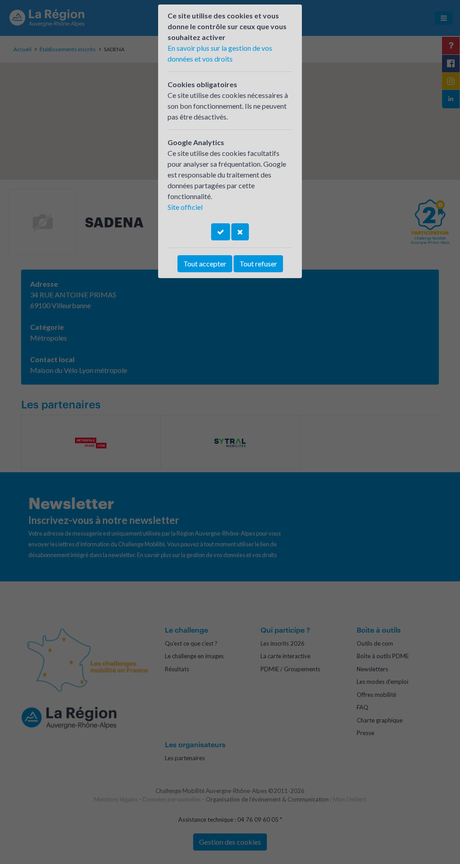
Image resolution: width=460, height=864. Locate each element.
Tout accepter (204, 263)
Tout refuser (258, 263)
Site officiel (185, 207)
